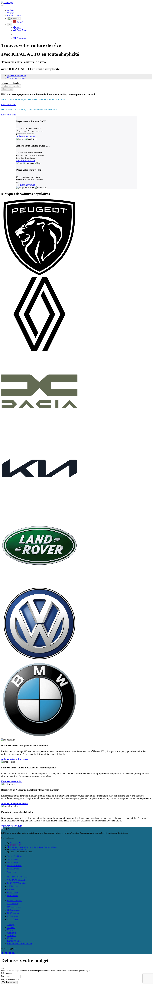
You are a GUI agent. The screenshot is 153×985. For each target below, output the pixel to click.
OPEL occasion (12, 904)
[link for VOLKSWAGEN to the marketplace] (39, 660)
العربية (19, 21)
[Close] (2, 968)
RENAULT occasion (14, 901)
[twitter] (6, 953)
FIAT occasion (12, 896)
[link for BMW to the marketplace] (39, 737)
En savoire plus (8, 104)
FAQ (19, 27)
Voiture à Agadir (13, 869)
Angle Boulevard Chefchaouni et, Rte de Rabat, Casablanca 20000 (32, 847)
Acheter (11, 10)
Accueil (10, 924)
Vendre (10, 13)
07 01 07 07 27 (15, 845)
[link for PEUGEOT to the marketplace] (39, 274)
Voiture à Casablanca (14, 856)
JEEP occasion (12, 916)
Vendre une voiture (16, 78)
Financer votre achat (11, 781)
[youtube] (10, 953)
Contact (10, 938)
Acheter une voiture (16, 75)
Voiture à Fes (11, 872)
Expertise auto (14, 15)
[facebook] (3, 953)
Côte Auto (21, 30)
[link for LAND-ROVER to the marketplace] (39, 583)
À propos (21, 38)
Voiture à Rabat (12, 859)
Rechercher (7, 89)
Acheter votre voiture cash (14, 759)
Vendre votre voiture (11, 825)
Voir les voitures (9, 982)
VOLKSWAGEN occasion (16, 880)
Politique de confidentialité (19, 943)
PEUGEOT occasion (14, 907)
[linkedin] (14, 953)
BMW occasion (12, 893)
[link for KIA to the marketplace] (39, 506)
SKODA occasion (13, 910)
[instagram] (17, 953)
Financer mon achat (25, 160)
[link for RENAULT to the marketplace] (39, 351)
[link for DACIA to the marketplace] (39, 428)
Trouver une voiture (25, 185)
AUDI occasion (12, 886)
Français (16, 18)
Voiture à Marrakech (14, 866)
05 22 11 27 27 (15, 843)
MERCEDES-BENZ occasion (18, 877)
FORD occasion (13, 913)
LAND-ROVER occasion (16, 883)
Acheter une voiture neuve (14, 803)
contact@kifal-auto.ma (18, 849)
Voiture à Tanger (13, 862)
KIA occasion (12, 889)
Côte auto (11, 933)
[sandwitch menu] (9, 24)
